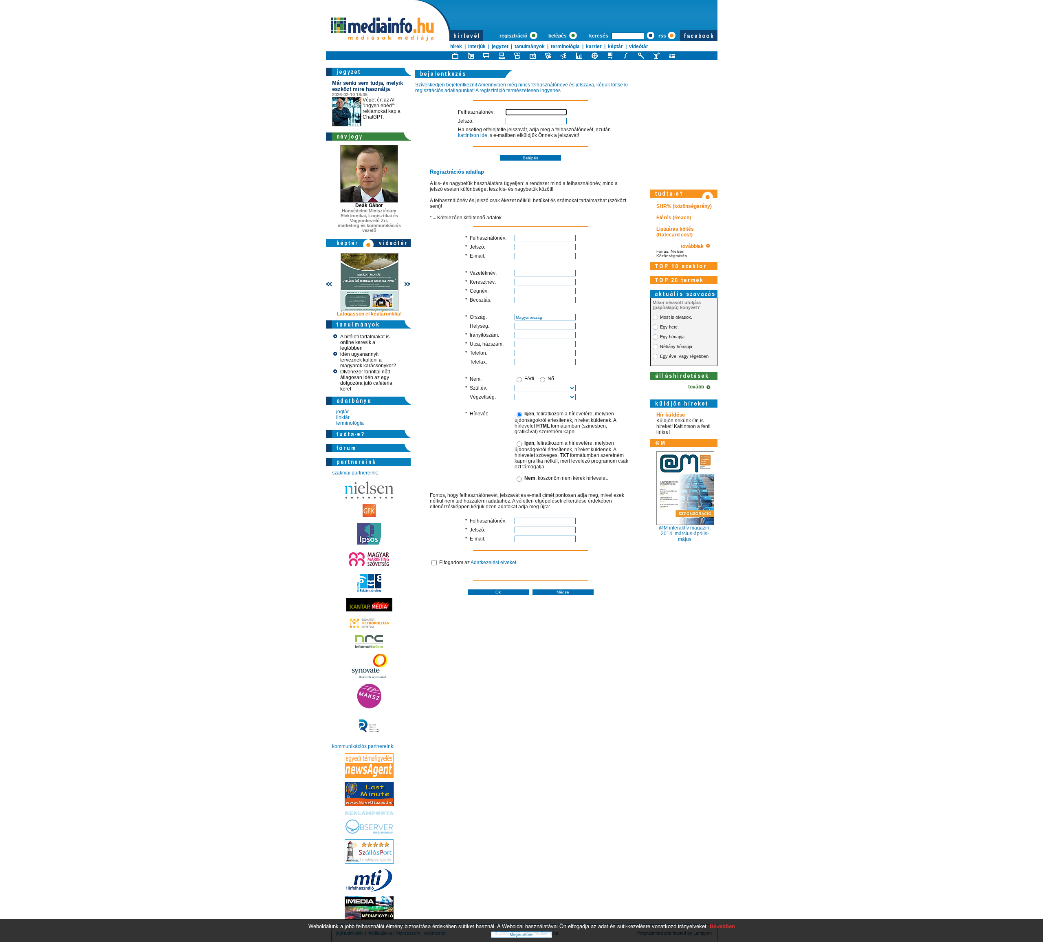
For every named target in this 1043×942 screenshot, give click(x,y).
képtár (615, 46)
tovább (697, 387)
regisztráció (513, 36)
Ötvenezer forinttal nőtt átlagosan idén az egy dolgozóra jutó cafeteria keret (366, 380)
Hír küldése (670, 415)
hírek (456, 46)
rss (662, 36)
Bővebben (722, 926)
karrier (594, 46)
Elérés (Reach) (673, 218)
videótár (638, 46)
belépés (558, 36)
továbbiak (693, 246)
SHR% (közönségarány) (684, 206)
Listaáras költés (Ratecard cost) (675, 232)
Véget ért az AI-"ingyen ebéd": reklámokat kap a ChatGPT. (367, 100)
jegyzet (500, 46)
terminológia (565, 46)
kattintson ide (472, 135)
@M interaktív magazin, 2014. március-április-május (685, 533)
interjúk (477, 46)
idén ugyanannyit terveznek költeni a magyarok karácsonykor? (368, 359)
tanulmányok (530, 46)
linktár (343, 417)
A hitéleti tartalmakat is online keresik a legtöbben (364, 342)
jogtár (342, 412)
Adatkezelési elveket (493, 562)
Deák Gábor (369, 205)
